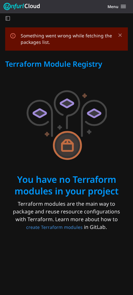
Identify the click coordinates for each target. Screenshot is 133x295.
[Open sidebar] (8, 18)
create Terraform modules (54, 227)
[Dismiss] (120, 35)
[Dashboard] (22, 6)
